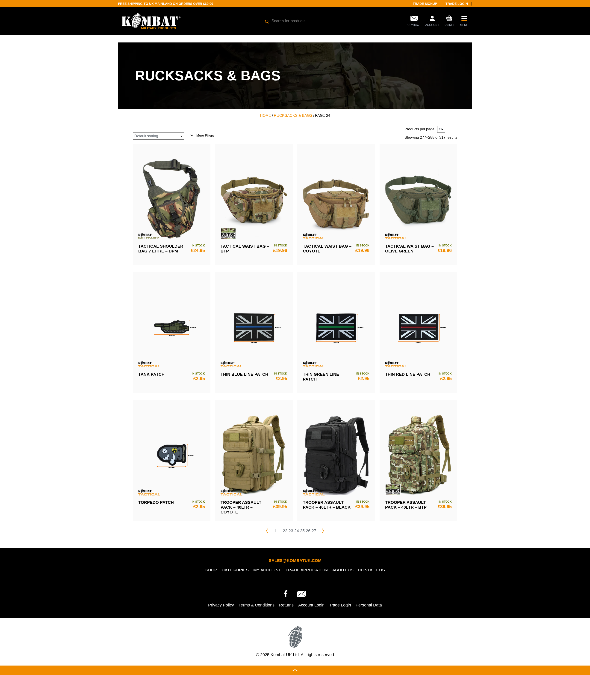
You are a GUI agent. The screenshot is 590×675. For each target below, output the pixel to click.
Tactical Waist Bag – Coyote (327, 248)
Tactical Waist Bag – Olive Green (409, 248)
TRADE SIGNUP (425, 4)
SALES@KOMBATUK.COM (295, 560)
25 (302, 530)
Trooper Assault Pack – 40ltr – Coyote (241, 507)
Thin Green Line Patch (321, 376)
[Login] (432, 19)
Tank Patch (151, 374)
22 (285, 530)
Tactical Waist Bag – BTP (245, 248)
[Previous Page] (267, 530)
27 (314, 530)
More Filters (205, 135)
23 (291, 530)
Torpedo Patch (156, 502)
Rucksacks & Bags (293, 115)
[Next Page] (323, 530)
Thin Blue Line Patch (244, 374)
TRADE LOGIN (456, 4)
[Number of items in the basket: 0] (449, 18)
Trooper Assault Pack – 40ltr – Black (327, 505)
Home (265, 115)
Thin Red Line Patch (407, 374)
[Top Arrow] (295, 670)
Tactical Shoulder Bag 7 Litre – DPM (160, 248)
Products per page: (419, 129)
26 (308, 530)
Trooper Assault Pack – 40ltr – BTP (406, 505)
